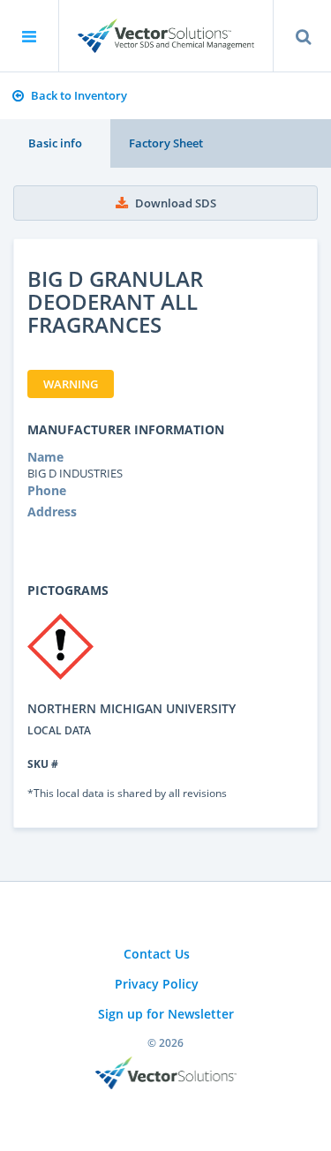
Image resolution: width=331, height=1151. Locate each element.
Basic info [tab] (55, 143)
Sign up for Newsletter (166, 1013)
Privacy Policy (157, 983)
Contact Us (157, 953)
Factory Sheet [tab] (166, 143)
